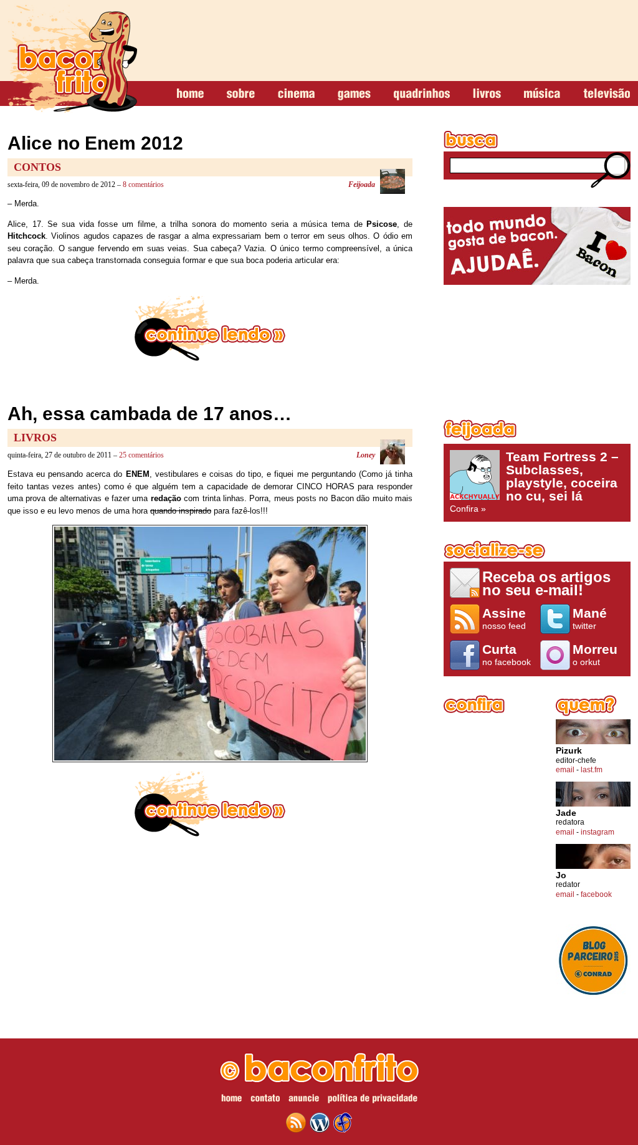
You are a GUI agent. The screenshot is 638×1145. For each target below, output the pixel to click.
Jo (561, 875)
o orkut (595, 654)
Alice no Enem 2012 (95, 143)
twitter (590, 618)
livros (487, 94)
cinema (296, 94)
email (565, 769)
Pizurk (569, 750)
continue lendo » (210, 328)
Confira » (534, 482)
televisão (606, 94)
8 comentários (143, 184)
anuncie (303, 1100)
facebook (596, 894)
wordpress (320, 1123)
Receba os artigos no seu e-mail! (546, 583)
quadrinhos (422, 94)
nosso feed (504, 618)
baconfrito (72, 58)
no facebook (506, 654)
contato (265, 1100)
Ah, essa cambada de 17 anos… (149, 413)
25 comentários (141, 455)
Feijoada (361, 184)
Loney (365, 455)
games (354, 94)
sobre (241, 94)
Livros (35, 437)
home (190, 94)
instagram (597, 832)
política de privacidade (372, 1100)
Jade (566, 813)
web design (342, 1123)
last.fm (591, 769)
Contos (37, 167)
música (542, 94)
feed (296, 1123)
